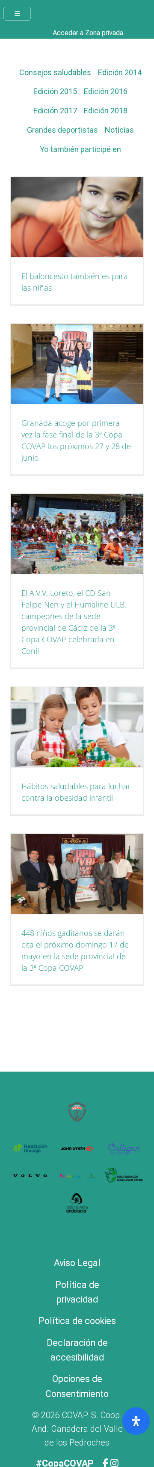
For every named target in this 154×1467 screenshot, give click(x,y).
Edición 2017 (55, 110)
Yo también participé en (80, 149)
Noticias (119, 129)
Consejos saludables (55, 72)
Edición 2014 (120, 72)
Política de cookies (77, 1320)
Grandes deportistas (62, 129)
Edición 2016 (105, 91)
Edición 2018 (105, 110)
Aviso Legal (77, 1262)
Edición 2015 (55, 91)
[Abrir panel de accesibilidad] (136, 1421)
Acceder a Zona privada (88, 33)
